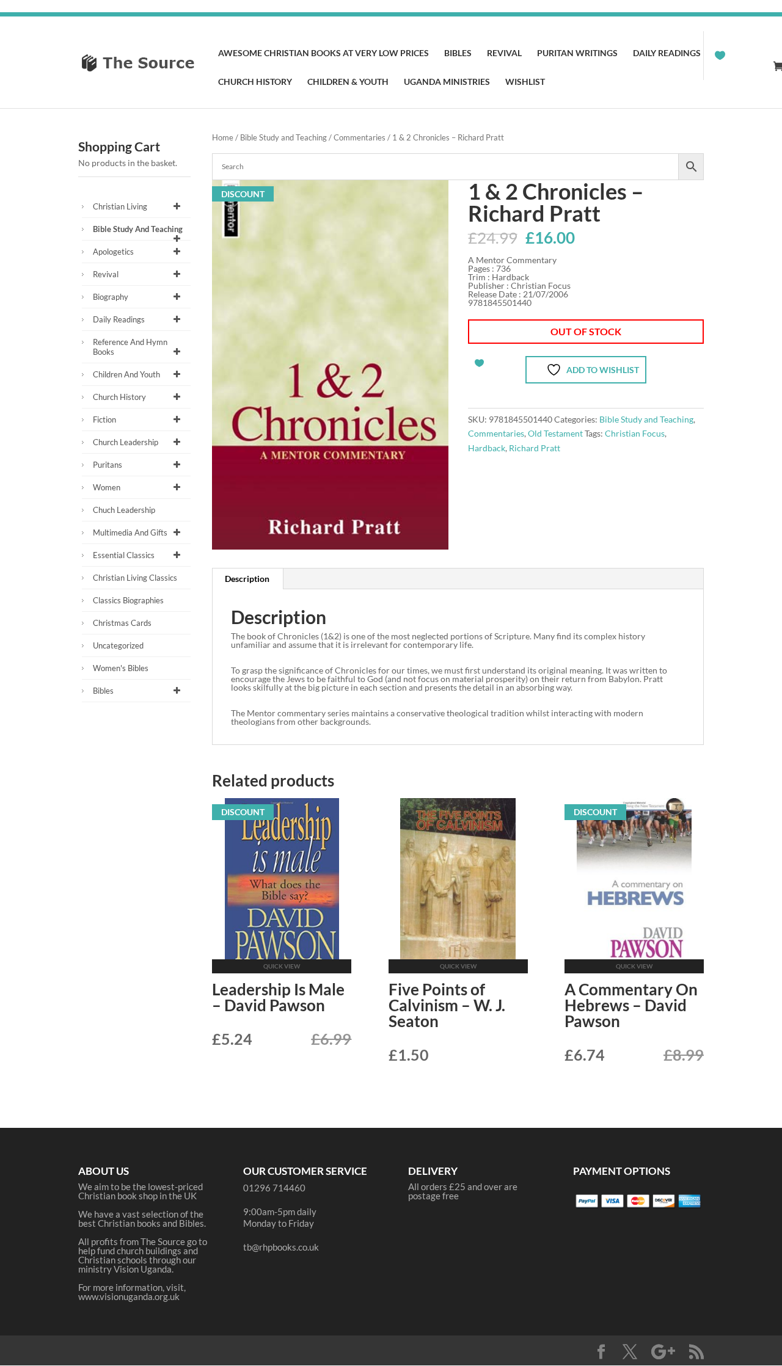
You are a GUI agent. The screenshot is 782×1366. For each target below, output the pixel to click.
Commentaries (360, 137)
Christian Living (120, 206)
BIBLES (458, 53)
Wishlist (525, 82)
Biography (110, 297)
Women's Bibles (120, 668)
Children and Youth (126, 374)
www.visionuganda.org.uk (129, 1296)
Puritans (107, 465)
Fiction (104, 419)
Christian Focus (635, 433)
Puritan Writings (577, 53)
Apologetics (113, 251)
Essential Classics (124, 555)
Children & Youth (348, 82)
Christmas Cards (122, 623)
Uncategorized (118, 645)
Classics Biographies (128, 600)
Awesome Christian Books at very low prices (323, 53)
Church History (255, 82)
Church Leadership (125, 442)
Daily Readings (667, 53)
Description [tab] (247, 578)
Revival (504, 53)
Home (222, 137)
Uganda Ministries (447, 82)
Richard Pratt (534, 448)
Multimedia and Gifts (130, 532)
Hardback (486, 448)
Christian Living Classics (135, 578)
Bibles (103, 691)
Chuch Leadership (124, 510)
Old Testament (555, 433)
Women (106, 487)
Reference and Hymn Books (130, 347)
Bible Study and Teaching (283, 137)
